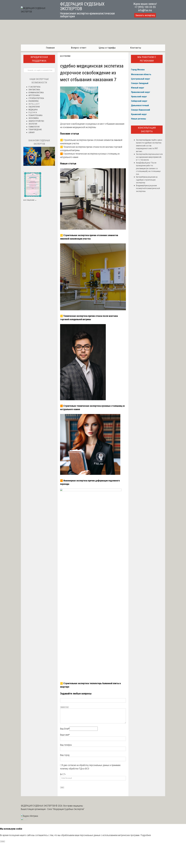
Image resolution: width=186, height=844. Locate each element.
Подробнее (145, 835)
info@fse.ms (145, 10)
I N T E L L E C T (33, 104)
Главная (50, 47)
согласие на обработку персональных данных (88, 765)
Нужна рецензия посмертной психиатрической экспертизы (148, 188)
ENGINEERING (33, 101)
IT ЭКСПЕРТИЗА (34, 87)
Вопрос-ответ (78, 47)
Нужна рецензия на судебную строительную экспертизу (146, 180)
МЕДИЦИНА (33, 110)
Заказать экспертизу (145, 15)
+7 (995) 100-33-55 (145, 7)
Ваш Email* (64, 728)
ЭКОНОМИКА (33, 118)
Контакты (135, 47)
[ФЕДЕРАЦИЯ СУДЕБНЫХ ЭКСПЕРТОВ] (37, 11)
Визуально (63, 707)
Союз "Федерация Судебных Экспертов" (65, 809)
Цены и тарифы (107, 47)
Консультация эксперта (147, 129)
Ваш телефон (66, 745)
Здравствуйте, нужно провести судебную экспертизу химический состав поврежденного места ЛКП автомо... (149, 145)
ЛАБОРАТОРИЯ (34, 107)
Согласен (2, 841)
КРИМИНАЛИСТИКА (36, 92)
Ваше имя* (65, 734)
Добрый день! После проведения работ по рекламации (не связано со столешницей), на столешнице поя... (148, 168)
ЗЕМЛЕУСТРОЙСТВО (36, 121)
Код (67, 707)
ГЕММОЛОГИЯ (33, 127)
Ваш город (64, 755)
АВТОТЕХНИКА (34, 95)
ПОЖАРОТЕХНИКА (35, 115)
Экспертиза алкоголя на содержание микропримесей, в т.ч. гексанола (149, 157)
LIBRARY (31, 132)
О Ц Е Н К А (32, 112)
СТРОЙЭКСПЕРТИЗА (36, 98)
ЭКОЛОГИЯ (32, 124)
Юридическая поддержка (39, 59)
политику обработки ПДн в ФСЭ (74, 768)
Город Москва (137, 69)
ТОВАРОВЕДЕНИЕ (35, 129)
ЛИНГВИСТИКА (34, 90)
